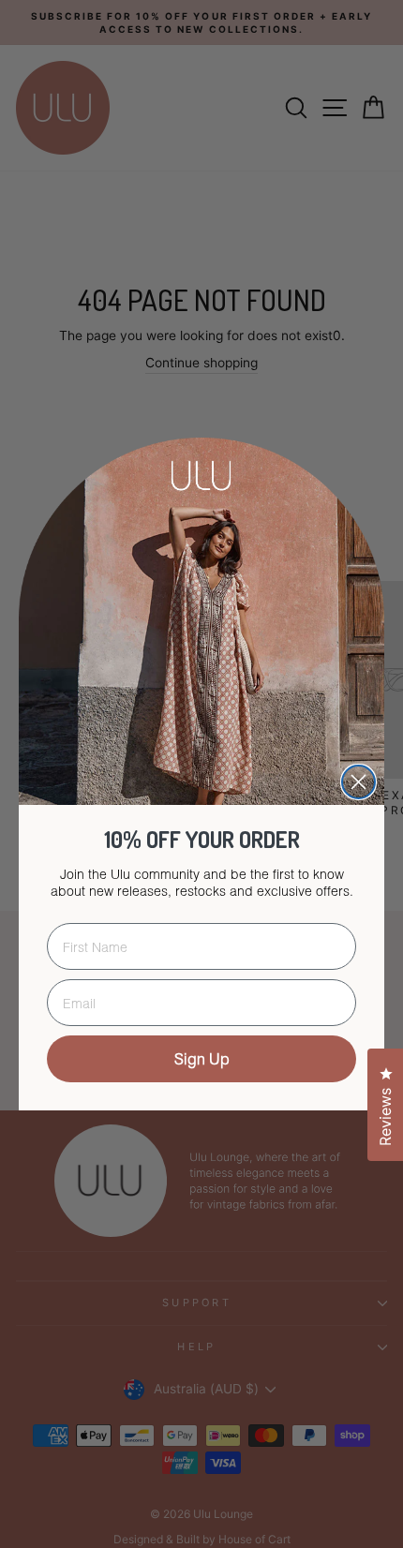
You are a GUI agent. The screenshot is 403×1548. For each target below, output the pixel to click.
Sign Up (202, 1058)
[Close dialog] (358, 782)
